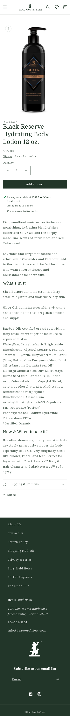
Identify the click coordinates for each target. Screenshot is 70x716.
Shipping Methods (21, 550)
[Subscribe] (57, 679)
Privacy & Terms (20, 559)
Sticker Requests (20, 577)
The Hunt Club (19, 586)
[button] (5, 7)
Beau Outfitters (39, 712)
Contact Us (15, 533)
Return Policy (18, 542)
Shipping (7, 156)
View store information (24, 211)
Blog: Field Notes (20, 568)
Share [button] (11, 495)
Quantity (8, 162)
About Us (14, 524)
